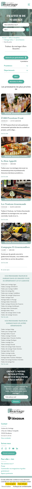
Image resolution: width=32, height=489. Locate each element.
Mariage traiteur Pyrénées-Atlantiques (11, 357)
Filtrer (16, 76)
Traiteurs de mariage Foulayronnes (10, 295)
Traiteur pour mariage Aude (8, 331)
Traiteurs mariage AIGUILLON (9, 287)
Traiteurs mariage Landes (8, 353)
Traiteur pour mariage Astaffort (9, 289)
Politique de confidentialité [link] (22, 486)
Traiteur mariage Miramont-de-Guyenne (12, 304)
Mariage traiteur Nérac (7, 310)
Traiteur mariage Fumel (7, 297)
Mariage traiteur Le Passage (8, 300)
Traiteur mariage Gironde (8, 344)
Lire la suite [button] (4, 133)
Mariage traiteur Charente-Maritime (11, 338)
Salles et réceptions (14, 38)
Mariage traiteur (9, 40)
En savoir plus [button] (5, 270)
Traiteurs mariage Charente (8, 336)
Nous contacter (6, 438)
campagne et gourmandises (15, 246)
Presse (3, 466)
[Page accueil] (9, 4)
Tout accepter (10, 484)
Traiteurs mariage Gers (7, 342)
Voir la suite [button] (4, 317)
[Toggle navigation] (28, 4)
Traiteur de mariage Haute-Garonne (11, 347)
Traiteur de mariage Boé (7, 291)
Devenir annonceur (8, 453)
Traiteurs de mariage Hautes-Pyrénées (11, 349)
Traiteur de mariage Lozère (8, 355)
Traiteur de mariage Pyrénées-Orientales (12, 360)
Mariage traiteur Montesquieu (9, 308)
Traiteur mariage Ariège (7, 329)
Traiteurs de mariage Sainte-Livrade (11, 313)
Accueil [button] (4, 38)
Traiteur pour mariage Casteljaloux (10, 293)
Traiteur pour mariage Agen (8, 284)
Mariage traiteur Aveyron (8, 334)
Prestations (8, 65)
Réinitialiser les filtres (16, 82)
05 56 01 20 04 (6, 436)
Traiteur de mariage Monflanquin (10, 306)
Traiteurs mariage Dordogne (8, 340)
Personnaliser (6, 486)
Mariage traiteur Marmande (9, 302)
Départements (9, 70)
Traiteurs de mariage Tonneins (9, 315)
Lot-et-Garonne (20, 40)
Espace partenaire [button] (7, 473)
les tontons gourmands (13, 203)
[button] (16, 104)
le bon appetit (9, 160)
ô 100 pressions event (12, 117)
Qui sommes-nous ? (7, 464)
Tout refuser (22, 484)
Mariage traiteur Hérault (7, 351)
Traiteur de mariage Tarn (7, 362)
